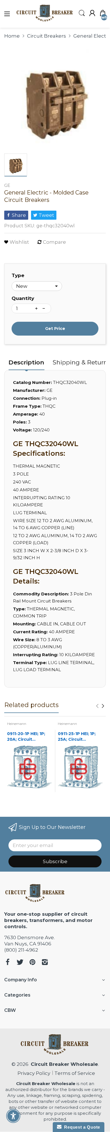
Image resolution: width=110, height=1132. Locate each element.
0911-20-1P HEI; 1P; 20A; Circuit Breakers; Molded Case (26, 736)
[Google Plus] (44, 963)
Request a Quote (80, 1127)
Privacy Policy (32, 1073)
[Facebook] (7, 963)
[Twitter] (20, 963)
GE (7, 185)
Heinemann (16, 723)
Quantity (23, 298)
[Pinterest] (32, 963)
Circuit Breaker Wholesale (64, 1064)
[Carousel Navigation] (100, 706)
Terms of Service (74, 1073)
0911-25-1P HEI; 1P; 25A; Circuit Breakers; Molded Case (77, 736)
